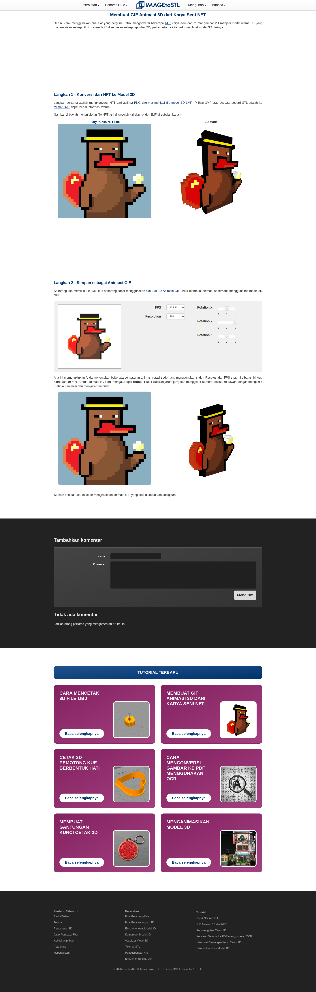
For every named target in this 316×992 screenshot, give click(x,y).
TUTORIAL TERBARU (158, 672)
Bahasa (217, 5)
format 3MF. (62, 107)
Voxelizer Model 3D (136, 940)
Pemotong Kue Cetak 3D (211, 930)
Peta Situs (60, 946)
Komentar (99, 564)
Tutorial (58, 922)
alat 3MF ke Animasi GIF (163, 291)
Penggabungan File (136, 952)
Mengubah (196, 5)
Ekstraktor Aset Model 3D (140, 928)
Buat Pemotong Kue (137, 916)
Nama (101, 556)
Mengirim (245, 595)
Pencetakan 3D (63, 928)
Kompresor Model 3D (138, 934)
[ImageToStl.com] (158, 5)
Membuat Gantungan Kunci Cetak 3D (218, 942)
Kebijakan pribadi (64, 940)
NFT (168, 23)
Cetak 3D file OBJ (207, 918)
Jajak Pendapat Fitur (66, 934)
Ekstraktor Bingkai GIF (138, 958)
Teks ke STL (132, 946)
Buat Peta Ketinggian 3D (139, 922)
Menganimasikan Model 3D (212, 948)
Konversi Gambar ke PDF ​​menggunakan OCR (224, 936)
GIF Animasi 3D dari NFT (211, 924)
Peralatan (90, 5)
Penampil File (115, 5)
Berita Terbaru (62, 916)
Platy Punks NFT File (104, 122)
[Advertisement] (158, 60)
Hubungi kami (62, 952)
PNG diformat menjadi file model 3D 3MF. (163, 102)
